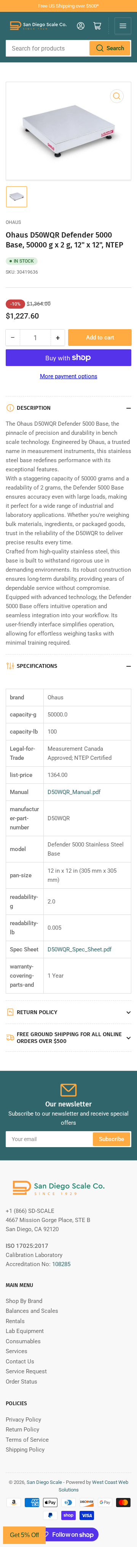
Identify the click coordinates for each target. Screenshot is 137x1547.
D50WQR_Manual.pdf (74, 792)
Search (115, 48)
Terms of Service (27, 1439)
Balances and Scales (32, 1311)
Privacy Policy (23, 1419)
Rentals (15, 1321)
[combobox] (68, 48)
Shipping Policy (25, 1449)
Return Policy (22, 1429)
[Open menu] (123, 25)
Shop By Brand (24, 1301)
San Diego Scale (44, 1482)
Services (16, 1351)
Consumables (23, 1341)
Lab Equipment (25, 1331)
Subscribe (111, 1139)
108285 (61, 1264)
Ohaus (13, 222)
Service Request (26, 1371)
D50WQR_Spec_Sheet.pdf (80, 949)
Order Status (21, 1381)
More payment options (68, 376)
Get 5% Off (24, 1535)
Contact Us (20, 1361)
